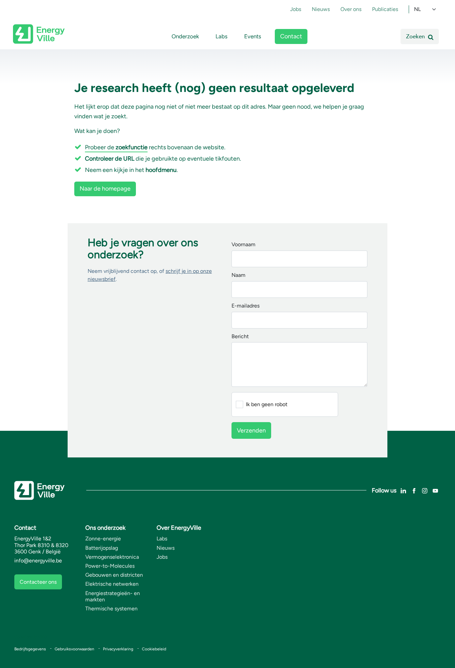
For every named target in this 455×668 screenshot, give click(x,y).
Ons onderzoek (105, 527)
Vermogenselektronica (112, 557)
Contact (291, 36)
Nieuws (321, 9)
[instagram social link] (424, 490)
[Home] (39, 34)
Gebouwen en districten (114, 575)
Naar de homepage (105, 188)
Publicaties (385, 9)
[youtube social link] (435, 490)
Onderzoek (185, 36)
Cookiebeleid (154, 649)
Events (252, 36)
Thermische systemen (111, 608)
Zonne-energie (103, 538)
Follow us (384, 490)
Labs (222, 36)
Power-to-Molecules (110, 566)
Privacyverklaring (118, 649)
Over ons (350, 9)
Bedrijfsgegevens (30, 649)
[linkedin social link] (403, 490)
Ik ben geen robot (266, 404)
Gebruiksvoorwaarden (74, 649)
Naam (238, 275)
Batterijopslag (101, 548)
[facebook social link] (414, 490)
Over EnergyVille (179, 527)
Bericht (240, 336)
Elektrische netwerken (112, 584)
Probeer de (116, 147)
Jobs (295, 9)
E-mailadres (245, 306)
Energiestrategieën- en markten (112, 596)
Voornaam (243, 245)
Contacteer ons (38, 582)
